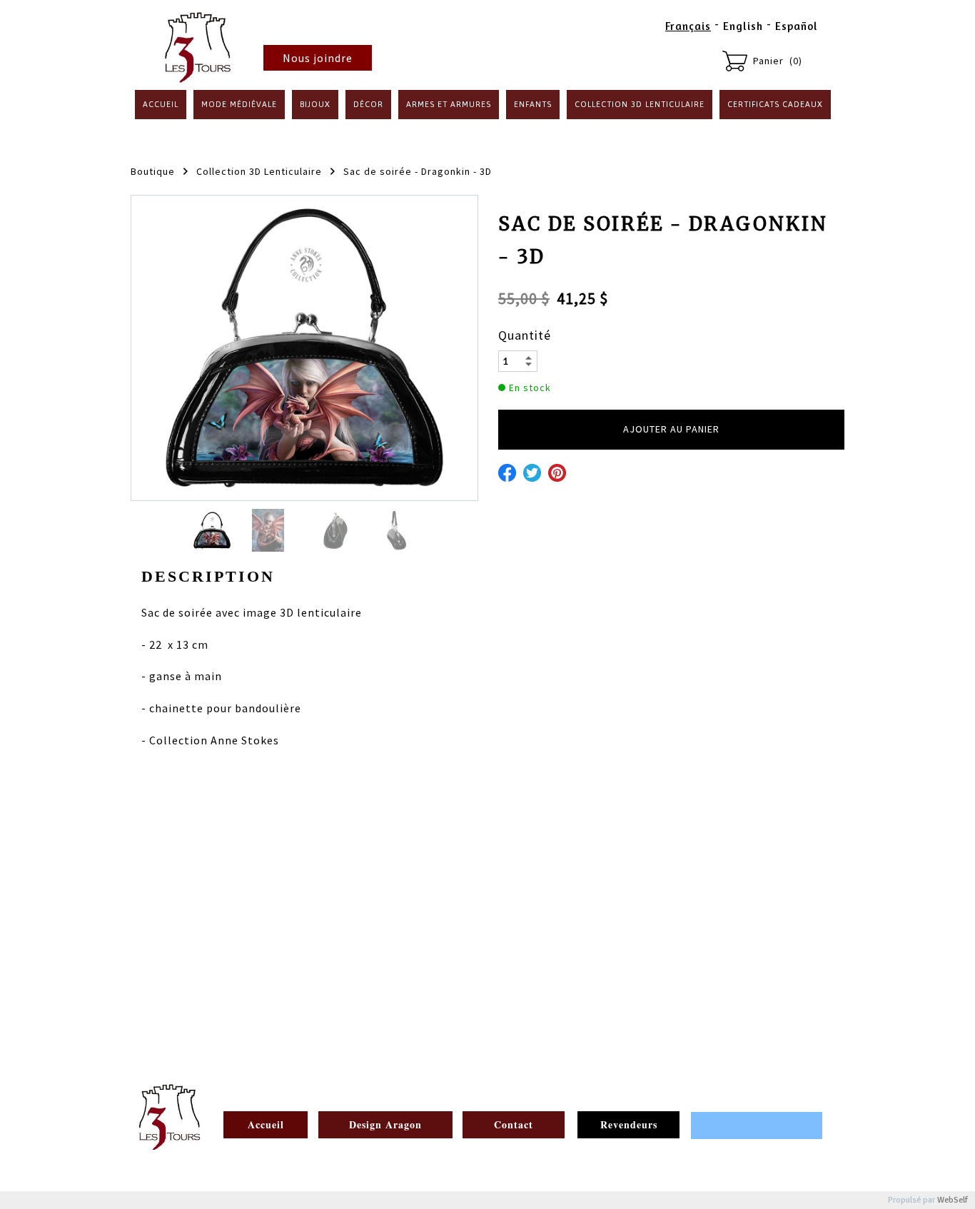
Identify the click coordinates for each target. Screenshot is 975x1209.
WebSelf (952, 1200)
